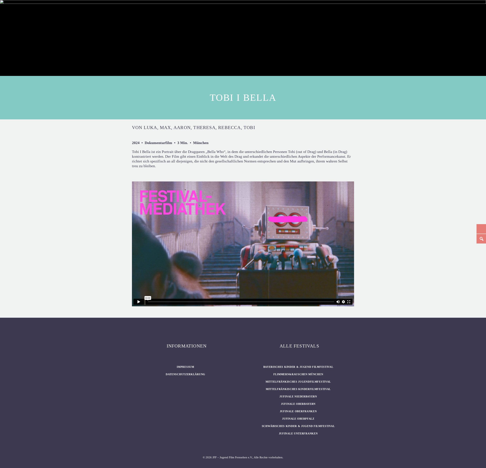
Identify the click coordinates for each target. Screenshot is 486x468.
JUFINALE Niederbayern (298, 396)
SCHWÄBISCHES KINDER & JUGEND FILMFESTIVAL (298, 426)
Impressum (185, 367)
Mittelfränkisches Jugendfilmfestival (298, 381)
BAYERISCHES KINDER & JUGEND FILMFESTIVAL (298, 367)
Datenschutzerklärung (185, 374)
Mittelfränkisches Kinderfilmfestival (298, 389)
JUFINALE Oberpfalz (298, 418)
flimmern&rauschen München (298, 374)
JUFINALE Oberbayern (298, 404)
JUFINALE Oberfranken (298, 411)
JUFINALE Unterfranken (298, 433)
